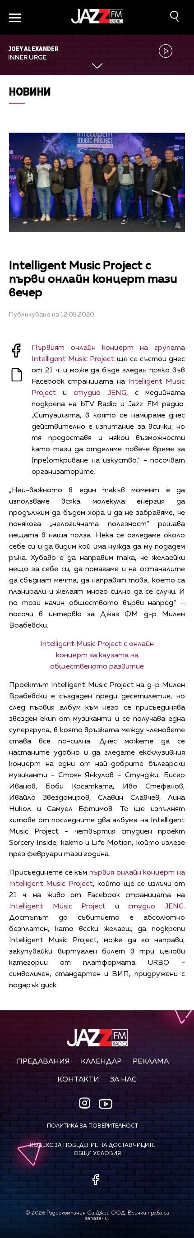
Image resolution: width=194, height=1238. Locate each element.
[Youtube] (106, 1104)
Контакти (78, 1079)
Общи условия (97, 1153)
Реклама (151, 1061)
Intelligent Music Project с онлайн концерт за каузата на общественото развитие (97, 655)
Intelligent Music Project (57, 906)
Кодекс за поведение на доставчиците (92, 1145)
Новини (30, 91)
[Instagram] (86, 1104)
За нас (123, 1079)
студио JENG (100, 393)
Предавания (43, 1061)
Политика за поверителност (92, 1126)
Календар (101, 1061)
